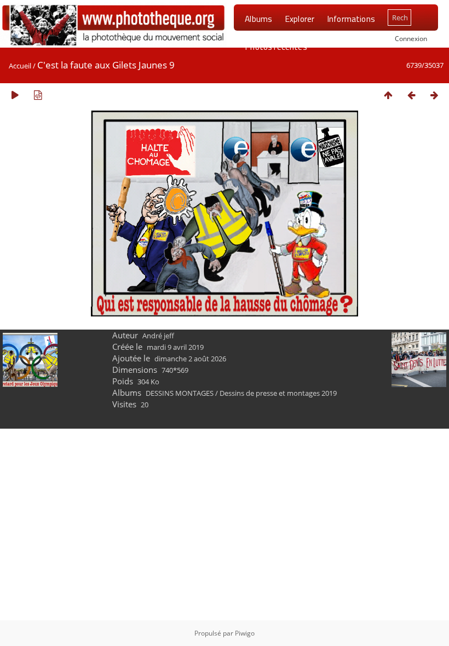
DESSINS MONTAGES (180, 393)
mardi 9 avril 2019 (175, 347)
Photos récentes (276, 46)
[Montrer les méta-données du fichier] (37, 95)
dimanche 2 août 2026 (190, 359)
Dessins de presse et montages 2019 (278, 393)
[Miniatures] (388, 95)
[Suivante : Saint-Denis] (434, 95)
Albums (258, 18)
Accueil (20, 66)
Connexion (411, 38)
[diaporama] (14, 95)
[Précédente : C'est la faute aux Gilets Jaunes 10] (411, 95)
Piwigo (245, 633)
